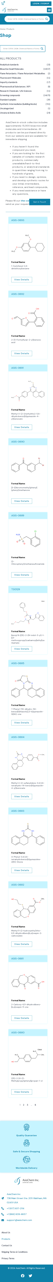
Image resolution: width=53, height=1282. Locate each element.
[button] (49, 10)
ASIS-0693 (17, 220)
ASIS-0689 (17, 515)
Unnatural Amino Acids (10, 113)
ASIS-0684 (17, 737)
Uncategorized (7, 108)
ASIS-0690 (17, 441)
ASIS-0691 (17, 368)
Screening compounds (10, 95)
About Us (6, 1232)
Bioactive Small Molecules (12, 69)
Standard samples (8, 99)
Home (2, 29)
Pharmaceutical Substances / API (15, 86)
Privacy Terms (8, 1258)
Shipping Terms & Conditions (15, 1252)
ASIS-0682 (17, 884)
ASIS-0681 (17, 958)
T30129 (15, 589)
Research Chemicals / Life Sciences (16, 91)
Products (6, 1239)
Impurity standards (8, 82)
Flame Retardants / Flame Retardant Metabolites (22, 73)
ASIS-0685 (17, 663)
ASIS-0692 (17, 294)
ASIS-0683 (17, 811)
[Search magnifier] (47, 19)
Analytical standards (9, 64)
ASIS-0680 (17, 1032)
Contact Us (7, 1245)
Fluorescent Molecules (10, 78)
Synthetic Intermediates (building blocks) (18, 104)
